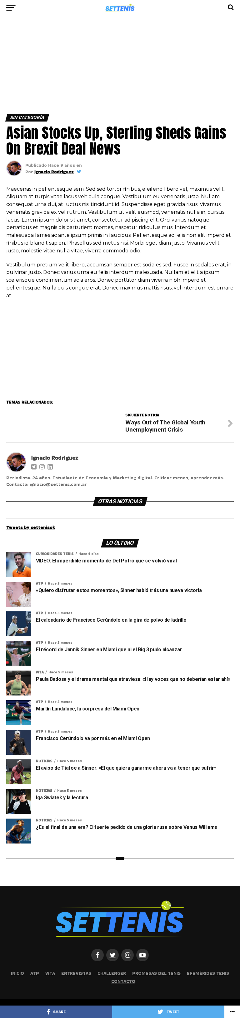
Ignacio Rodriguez (54, 172)
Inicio (17, 973)
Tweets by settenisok (30, 527)
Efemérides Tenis (208, 973)
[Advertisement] (120, 68)
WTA (50, 973)
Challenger (112, 973)
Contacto (123, 981)
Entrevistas (76, 973)
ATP (34, 973)
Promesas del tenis (156, 973)
